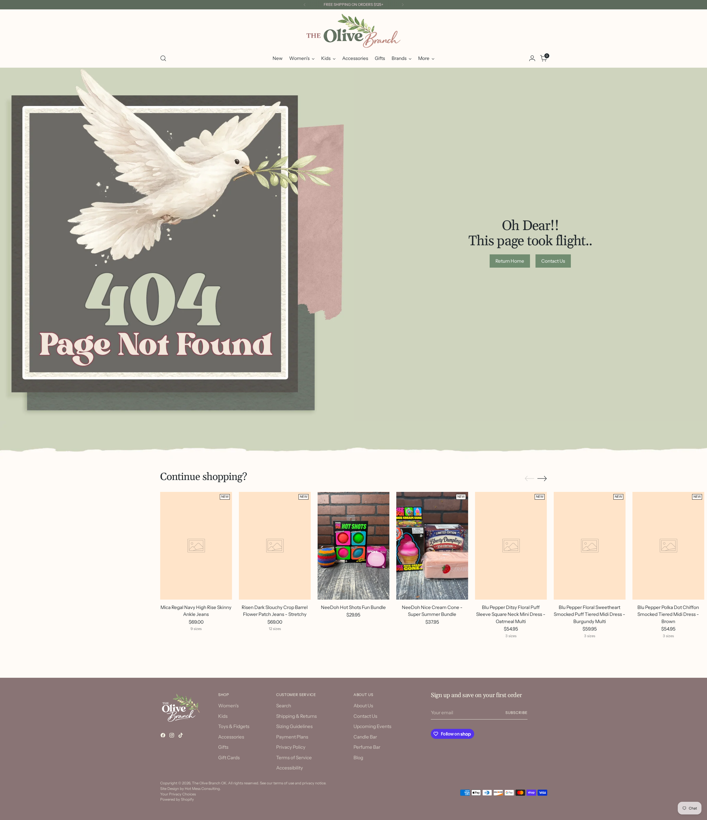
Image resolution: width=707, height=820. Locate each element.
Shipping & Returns (296, 716)
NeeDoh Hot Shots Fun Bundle (353, 607)
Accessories (231, 737)
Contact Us (365, 716)
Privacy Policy (290, 747)
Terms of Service (294, 757)
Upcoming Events (372, 726)
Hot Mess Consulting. (203, 788)
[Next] (403, 4)
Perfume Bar (367, 747)
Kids (223, 716)
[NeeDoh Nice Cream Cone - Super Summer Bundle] (432, 546)
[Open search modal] (163, 58)
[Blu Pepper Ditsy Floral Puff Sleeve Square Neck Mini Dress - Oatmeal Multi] (511, 546)
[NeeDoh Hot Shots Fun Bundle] (353, 546)
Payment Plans (292, 737)
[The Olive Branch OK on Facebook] (163, 736)
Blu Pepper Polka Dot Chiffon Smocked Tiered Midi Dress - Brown (668, 614)
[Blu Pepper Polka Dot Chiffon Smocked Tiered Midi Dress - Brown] (668, 546)
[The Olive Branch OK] (353, 31)
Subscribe (516, 712)
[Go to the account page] (532, 58)
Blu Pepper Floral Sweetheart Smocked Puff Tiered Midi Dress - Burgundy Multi (589, 614)
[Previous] (305, 4)
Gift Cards (229, 757)
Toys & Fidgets (233, 726)
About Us (363, 705)
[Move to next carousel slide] (542, 478)
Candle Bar (365, 737)
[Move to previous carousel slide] (529, 478)
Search (283, 705)
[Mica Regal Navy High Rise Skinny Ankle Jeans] (196, 546)
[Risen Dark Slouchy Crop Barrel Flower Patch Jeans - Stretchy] (275, 546)
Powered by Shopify (177, 799)
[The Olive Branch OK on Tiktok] (181, 736)
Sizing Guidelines (294, 726)
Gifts (223, 747)
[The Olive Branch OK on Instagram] (172, 736)
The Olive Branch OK (209, 783)
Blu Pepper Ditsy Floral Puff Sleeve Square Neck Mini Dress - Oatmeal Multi (510, 614)
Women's (228, 705)
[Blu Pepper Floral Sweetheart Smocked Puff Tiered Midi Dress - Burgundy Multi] (590, 546)
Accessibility (289, 768)
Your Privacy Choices (178, 794)
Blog (358, 757)
